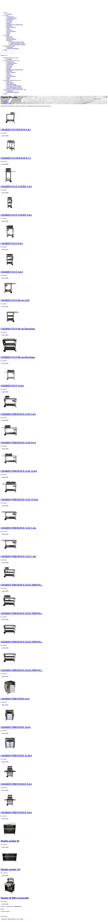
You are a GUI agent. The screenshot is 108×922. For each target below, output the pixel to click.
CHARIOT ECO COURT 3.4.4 (16, 215)
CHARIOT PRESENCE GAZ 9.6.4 (18, 442)
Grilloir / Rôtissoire (10, 27)
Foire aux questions (11, 31)
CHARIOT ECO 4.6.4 (12, 271)
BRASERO (9, 26)
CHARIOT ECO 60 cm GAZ (15, 300)
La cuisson (6, 15)
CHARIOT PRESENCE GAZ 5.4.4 (18, 414)
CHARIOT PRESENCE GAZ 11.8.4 (19, 471)
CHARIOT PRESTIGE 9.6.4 (15, 698)
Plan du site (4, 919)
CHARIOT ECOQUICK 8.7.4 (16, 158)
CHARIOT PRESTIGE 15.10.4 (16, 755)
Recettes (8, 32)
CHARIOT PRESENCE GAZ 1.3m (18, 556)
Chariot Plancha (10, 19)
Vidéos (8, 34)
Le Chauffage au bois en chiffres (17, 43)
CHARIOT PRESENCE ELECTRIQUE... (22, 584)
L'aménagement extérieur (9, 46)
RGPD (21, 919)
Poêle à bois (9, 36)
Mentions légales (11, 919)
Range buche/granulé (11, 39)
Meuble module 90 (10, 841)
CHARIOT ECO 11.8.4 (12, 385)
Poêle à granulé (10, 38)
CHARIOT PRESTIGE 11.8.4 (15, 727)
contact (2, 909)
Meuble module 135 (10, 869)
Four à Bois (9, 22)
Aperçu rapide (4, 135)
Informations (9, 40)
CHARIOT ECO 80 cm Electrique (18, 357)
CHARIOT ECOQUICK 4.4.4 (16, 129)
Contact (5, 50)
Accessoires (9, 30)
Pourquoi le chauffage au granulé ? (17, 44)
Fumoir (8, 28)
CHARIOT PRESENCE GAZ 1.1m (18, 528)
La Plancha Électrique (11, 18)
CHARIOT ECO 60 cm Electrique (18, 328)
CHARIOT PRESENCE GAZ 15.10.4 (19, 499)
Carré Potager (9, 47)
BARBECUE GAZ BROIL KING (14, 24)
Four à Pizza (9, 20)
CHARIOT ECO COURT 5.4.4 (16, 186)
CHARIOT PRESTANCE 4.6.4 (16, 812)
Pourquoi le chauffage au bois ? (16, 42)
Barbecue (8, 23)
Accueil (5, 12)
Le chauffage (7, 35)
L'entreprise (9, 14)
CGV (17, 919)
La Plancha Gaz (10, 16)
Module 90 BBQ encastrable (15, 897)
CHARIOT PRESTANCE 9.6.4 (16, 784)
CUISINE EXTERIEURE (12, 48)
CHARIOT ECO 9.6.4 (12, 243)
